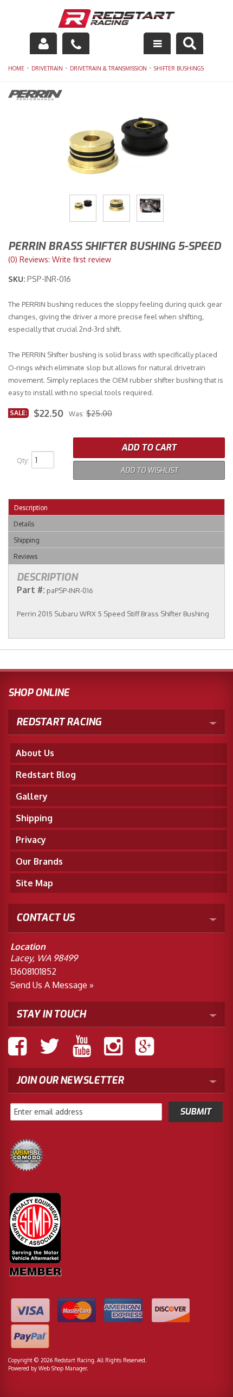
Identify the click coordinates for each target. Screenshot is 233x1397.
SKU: (17, 279)
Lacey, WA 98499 (43, 957)
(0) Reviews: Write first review (59, 259)
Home (16, 68)
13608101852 (33, 971)
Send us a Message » (52, 985)
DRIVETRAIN (47, 68)
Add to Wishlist (149, 470)
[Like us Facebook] (17, 1046)
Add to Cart (149, 447)
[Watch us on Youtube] (82, 1046)
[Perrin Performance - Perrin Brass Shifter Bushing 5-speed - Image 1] (83, 208)
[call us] (75, 43)
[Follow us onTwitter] (50, 1046)
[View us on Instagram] (113, 1046)
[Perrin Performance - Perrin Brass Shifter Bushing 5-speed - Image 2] (116, 208)
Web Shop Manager (62, 1368)
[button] (189, 43)
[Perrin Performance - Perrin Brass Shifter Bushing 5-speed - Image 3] (150, 208)
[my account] (43, 43)
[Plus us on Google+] (144, 1046)
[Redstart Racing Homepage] (117, 19)
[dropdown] (157, 43)
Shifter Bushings (179, 68)
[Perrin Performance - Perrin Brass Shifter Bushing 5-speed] (116, 96)
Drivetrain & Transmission (108, 68)
